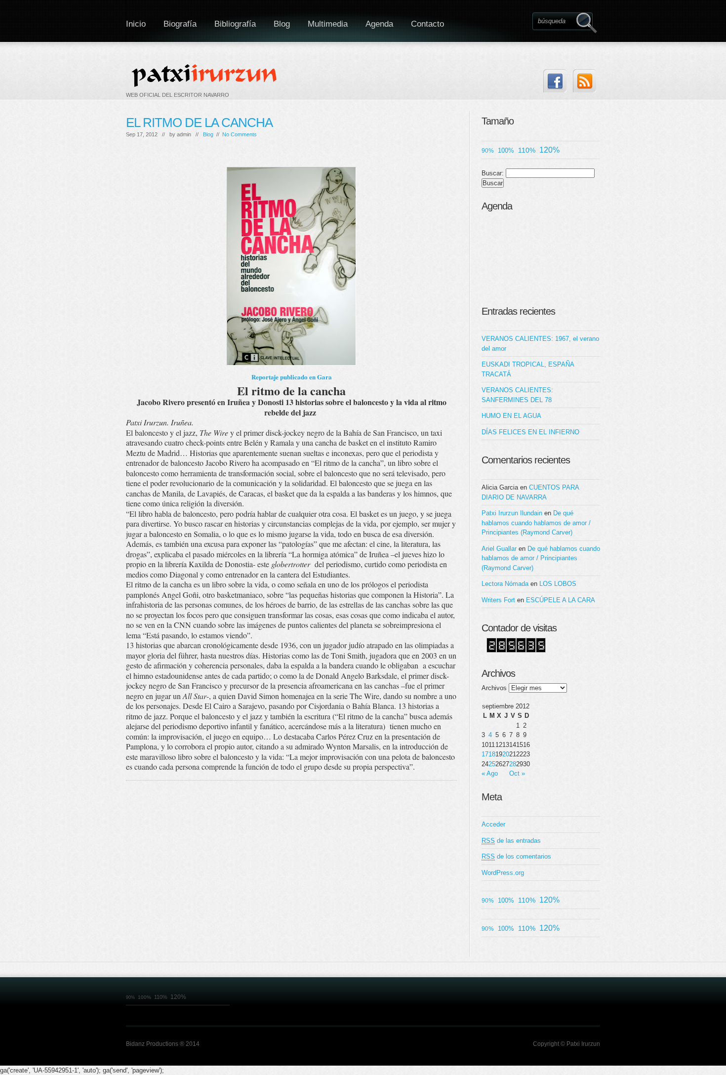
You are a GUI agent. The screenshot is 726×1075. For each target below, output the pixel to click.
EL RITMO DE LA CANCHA (199, 122)
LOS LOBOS (557, 583)
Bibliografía (235, 24)
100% (506, 150)
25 (491, 764)
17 (485, 754)
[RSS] (584, 80)
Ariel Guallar (499, 548)
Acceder (493, 824)
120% (549, 150)
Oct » (517, 773)
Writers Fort (498, 600)
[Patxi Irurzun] (205, 75)
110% (526, 150)
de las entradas (511, 840)
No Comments (239, 134)
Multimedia (328, 24)
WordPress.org (503, 872)
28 (512, 764)
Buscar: (493, 173)
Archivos (494, 688)
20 (505, 754)
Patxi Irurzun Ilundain (512, 513)
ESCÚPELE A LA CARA (560, 600)
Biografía (180, 24)
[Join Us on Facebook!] (554, 80)
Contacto (427, 24)
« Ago (490, 773)
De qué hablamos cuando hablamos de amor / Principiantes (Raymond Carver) (536, 522)
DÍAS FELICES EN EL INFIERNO (530, 432)
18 (491, 754)
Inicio (136, 24)
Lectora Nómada (505, 583)
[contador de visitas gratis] (516, 650)
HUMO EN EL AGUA (511, 415)
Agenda (379, 24)
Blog (282, 24)
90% (488, 150)
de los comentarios (516, 856)
